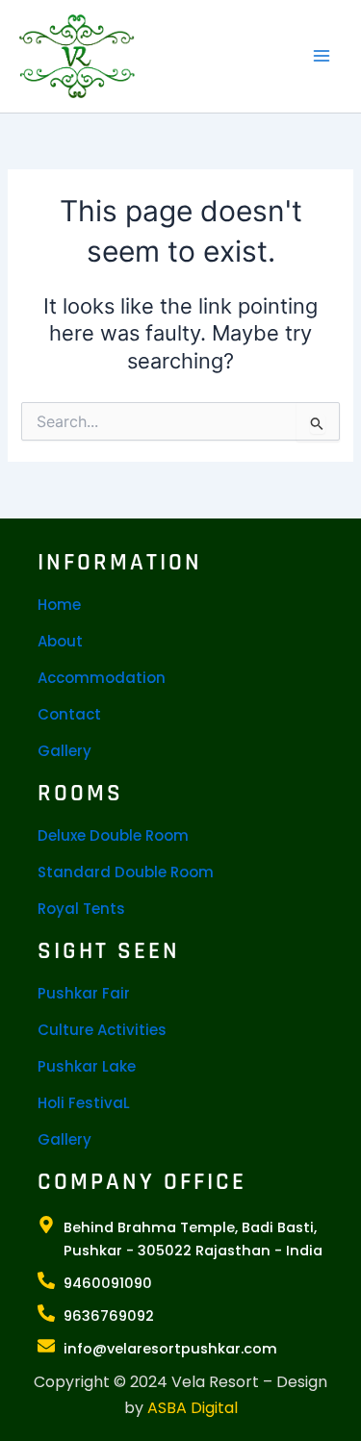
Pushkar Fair (84, 993)
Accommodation (102, 678)
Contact (69, 714)
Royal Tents (81, 908)
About (60, 641)
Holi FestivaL (84, 1103)
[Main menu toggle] (321, 56)
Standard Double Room (126, 872)
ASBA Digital (192, 1408)
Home (59, 604)
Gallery (64, 751)
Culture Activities (102, 1030)
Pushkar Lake (87, 1066)
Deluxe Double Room (113, 835)
